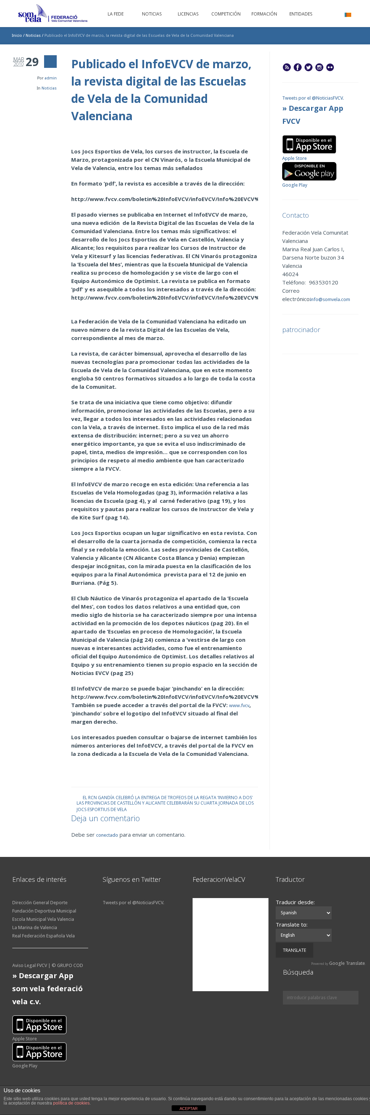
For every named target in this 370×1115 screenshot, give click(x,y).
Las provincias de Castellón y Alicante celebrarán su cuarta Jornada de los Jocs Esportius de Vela (165, 802)
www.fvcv (239, 705)
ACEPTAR (189, 1108)
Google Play (294, 185)
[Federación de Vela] (53, 14)
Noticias (33, 35)
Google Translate (347, 963)
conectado (107, 835)
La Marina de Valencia (34, 927)
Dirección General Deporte (40, 902)
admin (50, 78)
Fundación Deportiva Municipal (44, 911)
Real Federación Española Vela (43, 935)
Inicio (17, 35)
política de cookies (71, 1103)
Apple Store (294, 158)
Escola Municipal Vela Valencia (43, 919)
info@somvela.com (329, 299)
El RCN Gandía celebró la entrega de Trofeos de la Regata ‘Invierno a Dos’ (168, 797)
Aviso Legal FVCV (29, 965)
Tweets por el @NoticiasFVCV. (313, 98)
